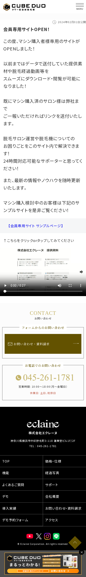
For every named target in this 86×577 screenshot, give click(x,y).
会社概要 (52, 496)
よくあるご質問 (13, 484)
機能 (5, 472)
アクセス (51, 520)
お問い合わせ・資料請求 (31, 344)
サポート (51, 484)
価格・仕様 (53, 461)
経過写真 (52, 472)
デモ (5, 496)
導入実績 (9, 508)
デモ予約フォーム (15, 520)
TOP (6, 461)
